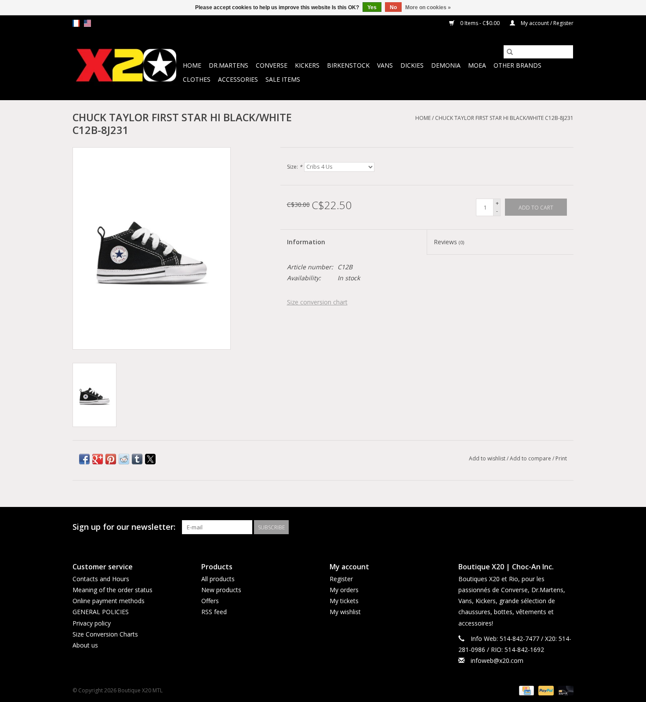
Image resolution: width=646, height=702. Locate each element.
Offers (210, 601)
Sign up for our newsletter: (124, 527)
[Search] (509, 52)
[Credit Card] (525, 690)
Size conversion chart (317, 302)
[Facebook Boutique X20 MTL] (551, 527)
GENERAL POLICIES (101, 612)
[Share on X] (150, 459)
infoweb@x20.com (497, 660)
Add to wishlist (488, 458)
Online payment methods (109, 601)
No (393, 7)
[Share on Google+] (97, 459)
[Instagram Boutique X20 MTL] (566, 527)
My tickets (344, 601)
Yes (372, 7)
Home (192, 65)
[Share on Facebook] (84, 459)
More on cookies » (428, 7)
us (87, 23)
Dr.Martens (228, 65)
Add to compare (531, 458)
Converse (271, 65)
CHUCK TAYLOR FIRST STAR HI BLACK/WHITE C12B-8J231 (504, 118)
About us (85, 645)
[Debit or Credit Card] (564, 690)
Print (561, 458)
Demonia (446, 65)
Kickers (307, 65)
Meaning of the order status (112, 590)
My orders (344, 590)
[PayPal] (545, 690)
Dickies (412, 65)
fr (76, 23)
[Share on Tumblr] (137, 459)
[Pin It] (110, 459)
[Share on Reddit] (124, 459)
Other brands (517, 65)
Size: (294, 166)
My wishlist (345, 612)
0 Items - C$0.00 (480, 23)
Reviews (449, 242)
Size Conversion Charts (105, 634)
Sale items (282, 79)
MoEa (477, 65)
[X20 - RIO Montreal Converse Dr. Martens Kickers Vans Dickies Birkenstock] (126, 65)
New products (221, 590)
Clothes (196, 79)
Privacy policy (92, 623)
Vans (385, 65)
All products (218, 579)
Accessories (238, 79)
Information (306, 242)
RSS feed (214, 612)
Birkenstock (348, 65)
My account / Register (546, 23)
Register (341, 579)
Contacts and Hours (101, 579)
